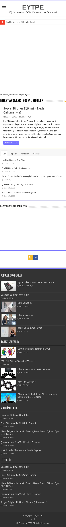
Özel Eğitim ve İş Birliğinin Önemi (20, 22)
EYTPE (33, 7)
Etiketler (36, 154)
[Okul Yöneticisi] (8, 319)
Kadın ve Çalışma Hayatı (29, 328)
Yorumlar (25, 154)
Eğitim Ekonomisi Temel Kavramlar (36, 282)
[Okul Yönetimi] (8, 307)
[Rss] (30, 257)
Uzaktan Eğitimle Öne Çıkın (13, 160)
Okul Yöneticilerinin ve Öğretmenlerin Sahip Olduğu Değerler (37, 395)
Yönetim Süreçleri (26, 381)
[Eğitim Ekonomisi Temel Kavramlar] (8, 286)
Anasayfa (6, 95)
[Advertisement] (33, 59)
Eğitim (23, 117)
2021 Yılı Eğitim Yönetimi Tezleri (17, 361)
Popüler (13, 154)
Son (4, 154)
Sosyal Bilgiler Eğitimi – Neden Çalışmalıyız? (24, 502)
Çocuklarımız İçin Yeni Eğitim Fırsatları (18, 184)
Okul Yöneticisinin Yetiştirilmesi (33, 369)
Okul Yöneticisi (25, 315)
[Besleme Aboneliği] (65, 101)
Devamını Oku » (11, 143)
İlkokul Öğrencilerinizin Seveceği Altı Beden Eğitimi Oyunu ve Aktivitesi (32, 176)
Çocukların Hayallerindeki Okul (33, 348)
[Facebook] (35, 257)
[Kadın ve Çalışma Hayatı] (8, 332)
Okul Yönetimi (24, 303)
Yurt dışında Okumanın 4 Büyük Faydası (19, 192)
